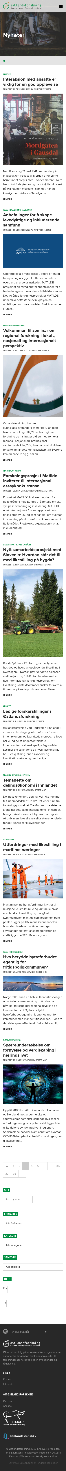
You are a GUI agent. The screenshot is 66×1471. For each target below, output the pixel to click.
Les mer (7, 199)
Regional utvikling (12, 470)
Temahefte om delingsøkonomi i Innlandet (30, 783)
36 (58, 1166)
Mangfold (27, 209)
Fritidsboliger (16, 952)
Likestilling (8, 544)
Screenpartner (28, 1462)
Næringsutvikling (12, 1040)
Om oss (7, 1401)
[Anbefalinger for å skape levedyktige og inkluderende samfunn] (33, 267)
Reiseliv (7, 74)
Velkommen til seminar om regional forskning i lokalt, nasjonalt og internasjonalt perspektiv (29, 338)
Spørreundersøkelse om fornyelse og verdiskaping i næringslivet (29, 1050)
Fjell (5, 209)
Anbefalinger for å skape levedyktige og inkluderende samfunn (31, 220)
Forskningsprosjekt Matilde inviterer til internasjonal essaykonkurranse (30, 481)
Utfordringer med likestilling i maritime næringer (32, 847)
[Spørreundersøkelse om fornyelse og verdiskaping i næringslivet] (33, 1103)
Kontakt (7, 1379)
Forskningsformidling (14, 325)
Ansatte (7, 706)
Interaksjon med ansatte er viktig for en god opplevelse (30, 82)
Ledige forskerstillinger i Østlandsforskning (27, 714)
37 (6, 1174)
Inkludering (15, 209)
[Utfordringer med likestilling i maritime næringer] (33, 897)
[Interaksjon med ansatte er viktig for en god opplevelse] (33, 164)
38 (14, 1174)
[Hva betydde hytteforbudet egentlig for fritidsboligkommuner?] (33, 990)
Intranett (7, 1384)
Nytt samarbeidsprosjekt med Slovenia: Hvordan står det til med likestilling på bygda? (32, 555)
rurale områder (23, 544)
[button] (28, 1332)
